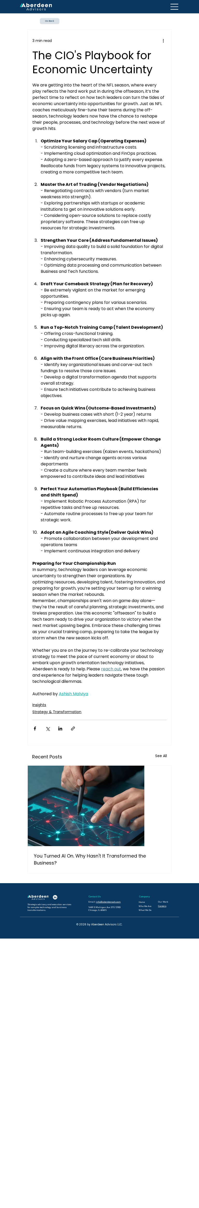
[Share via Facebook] (34, 728)
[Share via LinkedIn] (60, 728)
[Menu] (174, 7)
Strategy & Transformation (56, 711)
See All (161, 755)
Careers (162, 905)
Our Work (163, 901)
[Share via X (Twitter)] (47, 728)
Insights (39, 704)
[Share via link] (72, 728)
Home (142, 901)
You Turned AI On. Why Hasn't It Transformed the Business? (90, 859)
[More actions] (163, 41)
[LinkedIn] (55, 897)
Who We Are (145, 906)
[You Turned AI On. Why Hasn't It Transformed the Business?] (99, 806)
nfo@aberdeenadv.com (109, 901)
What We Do (145, 910)
